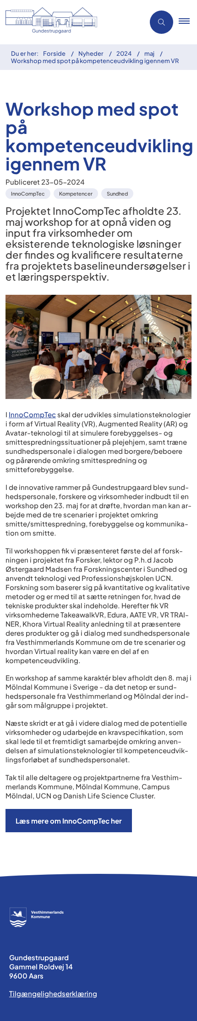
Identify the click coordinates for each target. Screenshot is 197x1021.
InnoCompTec (32, 414)
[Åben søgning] (161, 22)
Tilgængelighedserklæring (53, 993)
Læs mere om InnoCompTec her (69, 820)
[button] (188, 22)
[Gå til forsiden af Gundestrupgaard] (69, 22)
